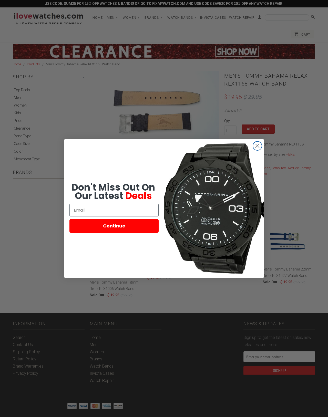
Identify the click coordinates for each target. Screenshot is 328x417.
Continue (114, 226)
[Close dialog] (257, 145)
